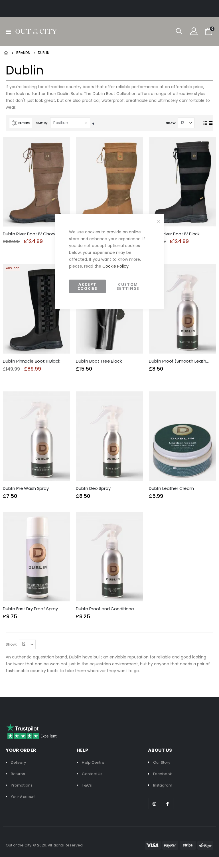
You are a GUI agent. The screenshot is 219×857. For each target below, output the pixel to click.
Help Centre (93, 762)
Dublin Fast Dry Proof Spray (30, 609)
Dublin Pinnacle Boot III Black (31, 361)
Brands (23, 52)
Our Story (162, 762)
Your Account (23, 796)
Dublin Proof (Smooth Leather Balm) (179, 361)
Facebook (162, 774)
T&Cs (87, 785)
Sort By (41, 123)
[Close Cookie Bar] (158, 221)
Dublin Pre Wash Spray (26, 488)
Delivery (18, 762)
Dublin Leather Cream (171, 488)
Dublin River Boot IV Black (174, 234)
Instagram (163, 785)
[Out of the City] (36, 31)
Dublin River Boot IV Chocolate (33, 234)
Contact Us (92, 774)
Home (6, 52)
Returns (18, 774)
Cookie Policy (115, 266)
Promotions (22, 785)
